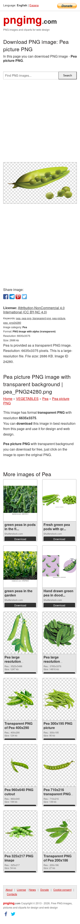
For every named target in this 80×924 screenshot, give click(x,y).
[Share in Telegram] (12, 296)
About (9, 889)
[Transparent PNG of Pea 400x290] (20, 699)
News (32, 889)
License (21, 889)
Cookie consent (62, 889)
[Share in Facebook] (5, 296)
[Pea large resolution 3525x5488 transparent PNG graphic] (20, 633)
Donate (44, 889)
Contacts (12, 894)
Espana (34, 5)
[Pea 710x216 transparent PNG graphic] (59, 765)
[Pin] (18, 296)
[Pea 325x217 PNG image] (20, 831)
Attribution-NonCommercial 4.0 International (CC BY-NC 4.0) (34, 310)
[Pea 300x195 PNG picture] (59, 699)
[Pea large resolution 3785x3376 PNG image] (59, 633)
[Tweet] (24, 296)
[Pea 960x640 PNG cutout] (20, 765)
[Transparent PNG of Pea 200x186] (59, 831)
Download (20, 539)
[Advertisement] (40, 122)
